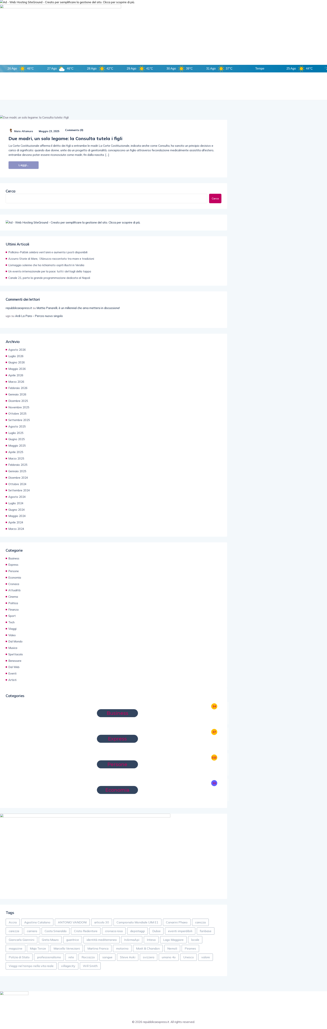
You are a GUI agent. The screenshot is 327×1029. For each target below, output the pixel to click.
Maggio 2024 (17, 516)
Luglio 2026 (15, 356)
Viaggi (12, 629)
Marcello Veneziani (67, 948)
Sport (12, 616)
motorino (122, 948)
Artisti (12, 680)
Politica (13, 603)
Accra (13, 922)
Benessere (14, 661)
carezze (14, 931)
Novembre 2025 (18, 407)
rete (71, 957)
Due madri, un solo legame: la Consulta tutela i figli (65, 138)
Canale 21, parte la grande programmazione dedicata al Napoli (49, 278)
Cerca (10, 191)
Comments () (73, 130)
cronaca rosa (114, 931)
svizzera (148, 957)
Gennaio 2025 (17, 471)
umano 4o (169, 957)
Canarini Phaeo (177, 922)
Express (13, 564)
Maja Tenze (38, 948)
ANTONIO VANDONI (72, 922)
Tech (11, 622)
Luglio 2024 (15, 503)
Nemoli (172, 948)
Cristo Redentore (85, 931)
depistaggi (137, 931)
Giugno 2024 (16, 509)
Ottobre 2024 (17, 484)
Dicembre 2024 (18, 477)
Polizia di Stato (19, 957)
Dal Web (13, 667)
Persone (13, 571)
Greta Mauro (50, 940)
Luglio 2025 (15, 433)
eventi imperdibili (180, 931)
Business (13, 558)
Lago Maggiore (173, 940)
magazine (15, 948)
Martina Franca (97, 948)
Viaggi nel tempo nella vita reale (31, 966)
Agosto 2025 (17, 426)
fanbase (205, 931)
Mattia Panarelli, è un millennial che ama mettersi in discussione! (78, 308)
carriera (32, 931)
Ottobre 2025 (17, 413)
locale (195, 940)
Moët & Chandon (148, 948)
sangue (107, 957)
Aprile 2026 (15, 375)
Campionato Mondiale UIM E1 (137, 922)
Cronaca (13, 584)
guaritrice (72, 940)
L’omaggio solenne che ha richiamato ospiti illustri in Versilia (46, 265)
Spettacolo (15, 654)
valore (205, 957)
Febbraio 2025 (17, 465)
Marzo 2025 (16, 458)
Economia (14, 577)
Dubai (156, 931)
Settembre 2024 (19, 490)
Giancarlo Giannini (21, 940)
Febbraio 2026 (17, 388)
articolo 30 (101, 922)
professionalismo (49, 957)
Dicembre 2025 (18, 401)
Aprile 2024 (15, 522)
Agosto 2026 (17, 349)
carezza (200, 922)
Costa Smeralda (55, 931)
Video (12, 635)
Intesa (151, 940)
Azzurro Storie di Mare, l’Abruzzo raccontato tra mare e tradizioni (51, 258)
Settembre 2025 (19, 420)
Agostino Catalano (37, 922)
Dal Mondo (15, 641)
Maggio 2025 (17, 445)
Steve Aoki (127, 957)
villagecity (68, 966)
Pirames (190, 948)
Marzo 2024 (16, 529)
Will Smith (90, 966)
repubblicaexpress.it (19, 308)
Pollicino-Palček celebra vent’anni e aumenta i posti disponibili (47, 252)
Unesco (188, 957)
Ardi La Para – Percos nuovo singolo (39, 316)
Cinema (13, 596)
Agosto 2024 (17, 497)
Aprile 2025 (15, 452)
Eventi (12, 673)
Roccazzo (88, 957)
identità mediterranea (101, 940)
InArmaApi (131, 940)
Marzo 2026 (16, 382)
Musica (12, 648)
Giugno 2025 (16, 439)
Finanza (13, 609)
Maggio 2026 (17, 369)
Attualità (14, 590)
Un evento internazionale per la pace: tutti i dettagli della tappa (49, 271)
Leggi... (23, 165)
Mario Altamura (23, 131)
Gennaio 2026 (17, 394)
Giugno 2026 (16, 362)
